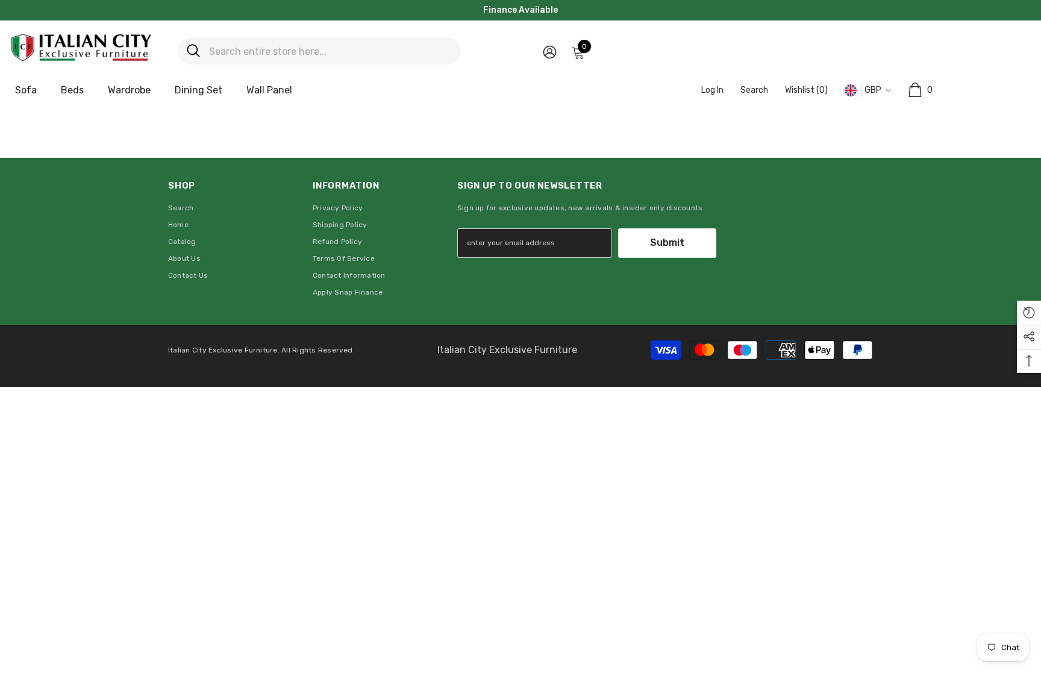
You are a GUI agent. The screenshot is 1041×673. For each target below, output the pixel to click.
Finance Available (520, 10)
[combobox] (330, 50)
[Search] (319, 50)
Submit (667, 242)
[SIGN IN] (550, 51)
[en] (851, 91)
